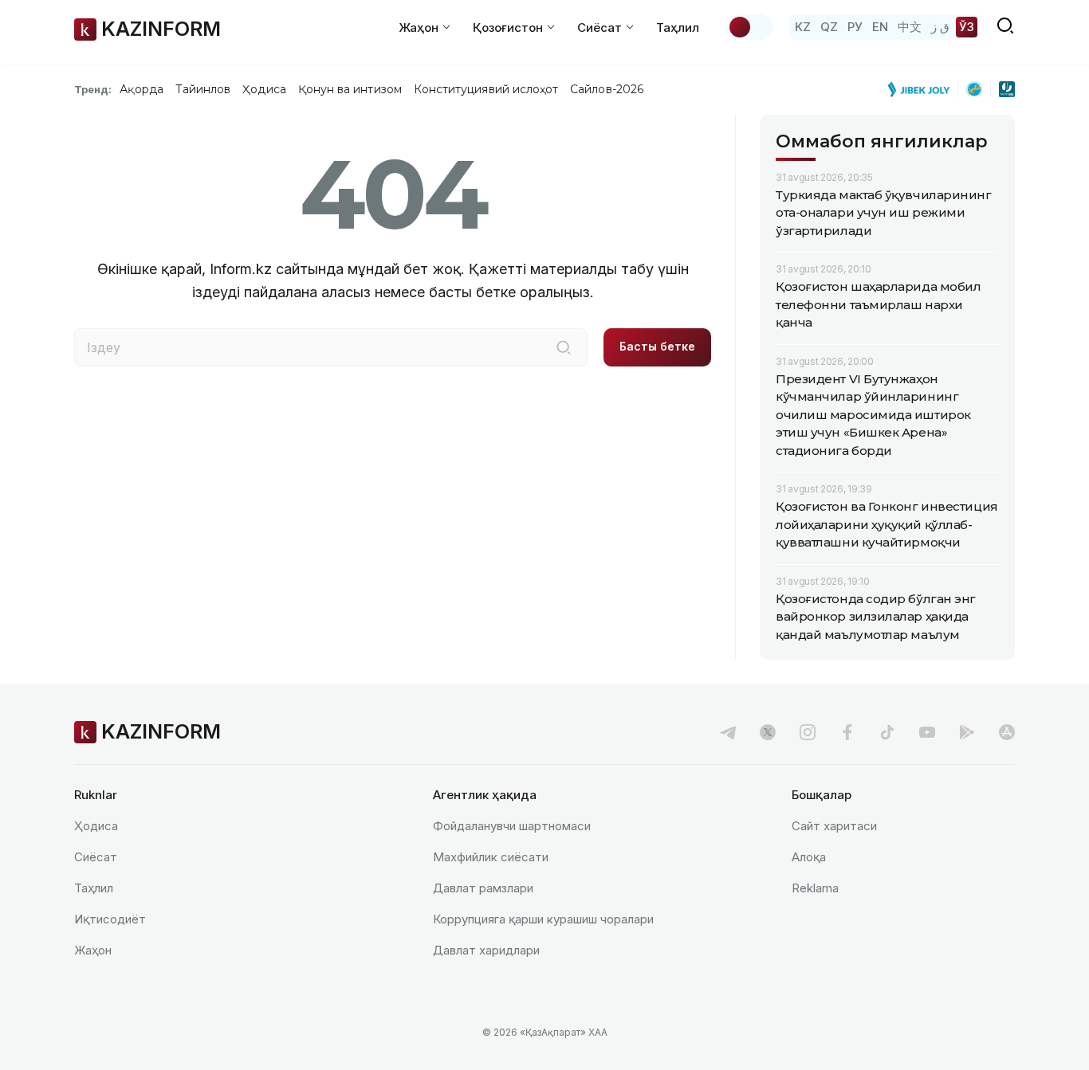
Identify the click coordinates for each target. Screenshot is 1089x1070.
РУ (855, 26)
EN (880, 26)
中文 (910, 26)
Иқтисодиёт (110, 919)
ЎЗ (966, 26)
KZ (803, 26)
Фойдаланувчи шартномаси (512, 825)
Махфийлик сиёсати (490, 856)
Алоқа (809, 856)
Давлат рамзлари (483, 888)
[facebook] (847, 732)
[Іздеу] (564, 347)
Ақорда (141, 89)
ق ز (940, 26)
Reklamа (815, 888)
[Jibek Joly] (923, 89)
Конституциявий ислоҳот (486, 89)
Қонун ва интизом (350, 89)
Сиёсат (95, 856)
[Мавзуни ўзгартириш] (750, 27)
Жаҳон (93, 950)
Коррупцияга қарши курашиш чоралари (543, 919)
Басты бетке (657, 346)
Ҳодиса (263, 89)
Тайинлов (203, 89)
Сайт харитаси (834, 825)
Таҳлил (677, 27)
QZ (829, 26)
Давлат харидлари (486, 950)
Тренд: (93, 89)
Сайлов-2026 (606, 89)
